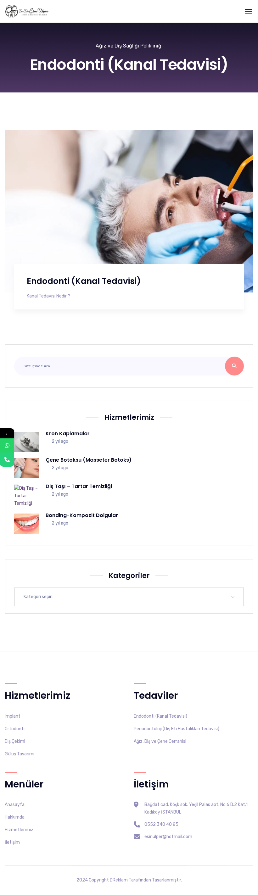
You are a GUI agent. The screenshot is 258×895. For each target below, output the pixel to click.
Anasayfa (15, 804)
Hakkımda (15, 817)
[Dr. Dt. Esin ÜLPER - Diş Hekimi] (27, 11)
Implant (12, 716)
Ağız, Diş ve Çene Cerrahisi (160, 741)
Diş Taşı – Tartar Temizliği (79, 486)
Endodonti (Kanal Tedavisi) (84, 281)
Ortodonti (15, 728)
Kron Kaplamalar (68, 433)
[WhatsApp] (7, 445)
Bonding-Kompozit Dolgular (82, 515)
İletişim (12, 842)
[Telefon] (7, 460)
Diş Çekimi (15, 741)
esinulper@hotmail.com (168, 836)
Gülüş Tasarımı (19, 754)
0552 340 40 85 (161, 824)
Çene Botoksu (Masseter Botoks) (89, 460)
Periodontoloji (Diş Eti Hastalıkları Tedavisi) (176, 728)
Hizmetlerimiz (19, 829)
